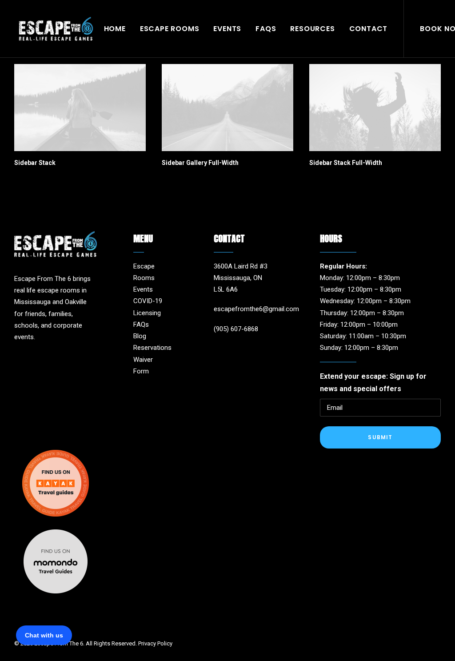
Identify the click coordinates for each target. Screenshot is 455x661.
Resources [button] (312, 29)
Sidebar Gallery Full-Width (200, 162)
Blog (139, 336)
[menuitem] (115, 28)
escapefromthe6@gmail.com (256, 309)
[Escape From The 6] (56, 28)
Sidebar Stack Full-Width (345, 162)
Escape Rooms (170, 29)
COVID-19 (147, 301)
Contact (368, 29)
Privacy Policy (155, 643)
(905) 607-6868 (236, 329)
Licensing (147, 313)
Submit (380, 437)
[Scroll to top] (438, 626)
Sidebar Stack (35, 162)
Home (115, 29)
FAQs (265, 29)
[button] (80, 107)
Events (227, 29)
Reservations (152, 348)
